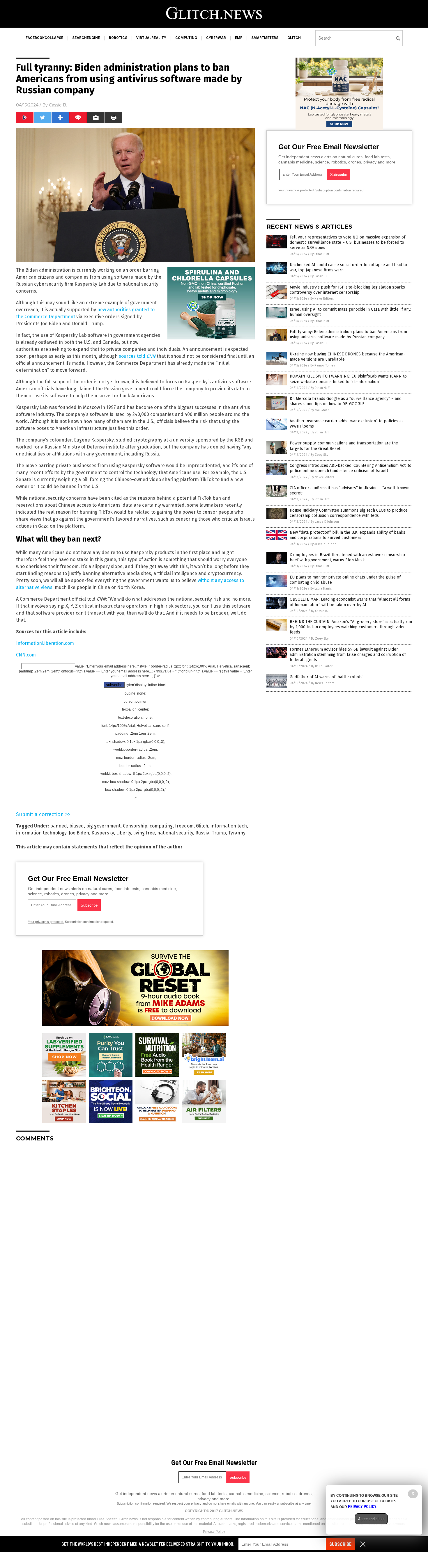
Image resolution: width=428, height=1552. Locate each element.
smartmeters (264, 38)
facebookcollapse (44, 38)
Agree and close (371, 1519)
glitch (294, 38)
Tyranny (236, 833)
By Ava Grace (320, 410)
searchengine (86, 38)
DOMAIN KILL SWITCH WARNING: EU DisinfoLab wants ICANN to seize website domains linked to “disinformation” (348, 379)
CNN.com (26, 655)
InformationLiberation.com (45, 643)
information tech (229, 826)
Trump (219, 833)
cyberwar (216, 38)
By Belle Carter (322, 666)
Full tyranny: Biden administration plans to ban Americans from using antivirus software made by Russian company (348, 334)
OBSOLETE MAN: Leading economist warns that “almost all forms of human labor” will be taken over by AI (350, 602)
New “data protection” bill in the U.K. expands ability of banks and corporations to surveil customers (347, 535)
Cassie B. (58, 105)
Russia (202, 833)
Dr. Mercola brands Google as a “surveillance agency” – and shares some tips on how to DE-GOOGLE (346, 401)
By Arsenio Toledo (323, 544)
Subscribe (340, 1544)
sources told (137, 356)
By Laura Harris (321, 588)
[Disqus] (135, 1219)
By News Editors (322, 298)
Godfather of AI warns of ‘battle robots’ (326, 676)
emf (238, 38)
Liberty (123, 833)
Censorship (135, 826)
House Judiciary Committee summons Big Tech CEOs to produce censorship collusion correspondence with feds (349, 513)
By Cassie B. (318, 276)
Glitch (202, 826)
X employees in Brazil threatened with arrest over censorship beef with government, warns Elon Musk (347, 557)
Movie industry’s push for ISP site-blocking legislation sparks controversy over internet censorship (347, 290)
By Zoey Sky (319, 455)
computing (186, 38)
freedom (184, 826)
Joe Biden (79, 833)
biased (76, 826)
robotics (118, 38)
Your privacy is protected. (46, 921)
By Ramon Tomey (322, 365)
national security (175, 833)
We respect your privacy (184, 1503)
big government (103, 826)
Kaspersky (102, 833)
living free (144, 833)
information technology (41, 833)
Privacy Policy (214, 1532)
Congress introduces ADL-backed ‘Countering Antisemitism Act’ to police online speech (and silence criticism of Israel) (350, 468)
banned (58, 826)
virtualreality (151, 38)
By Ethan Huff (319, 254)
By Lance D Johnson (325, 522)
